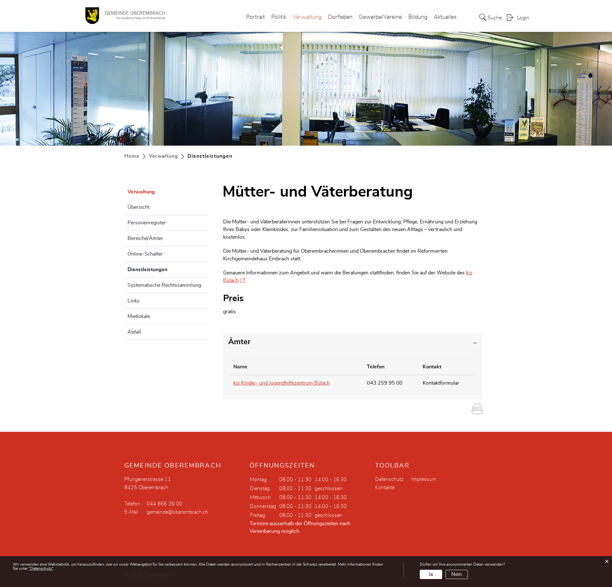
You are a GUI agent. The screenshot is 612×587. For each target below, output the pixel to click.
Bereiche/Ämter (145, 238)
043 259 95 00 (385, 383)
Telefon (375, 366)
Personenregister (146, 222)
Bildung (417, 17)
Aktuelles (445, 17)
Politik (278, 17)
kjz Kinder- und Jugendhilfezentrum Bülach (281, 383)
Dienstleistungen (163, 269)
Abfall (134, 332)
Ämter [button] (239, 342)
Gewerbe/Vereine (380, 17)
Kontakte (385, 487)
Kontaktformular (441, 383)
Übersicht (138, 207)
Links (133, 300)
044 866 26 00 (164, 503)
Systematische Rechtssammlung (164, 285)
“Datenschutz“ (41, 568)
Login (523, 17)
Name (240, 366)
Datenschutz (389, 479)
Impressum (424, 479)
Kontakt (432, 366)
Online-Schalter (145, 254)
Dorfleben (340, 17)
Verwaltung (307, 17)
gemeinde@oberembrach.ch (177, 512)
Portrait (255, 17)
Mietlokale (138, 316)
